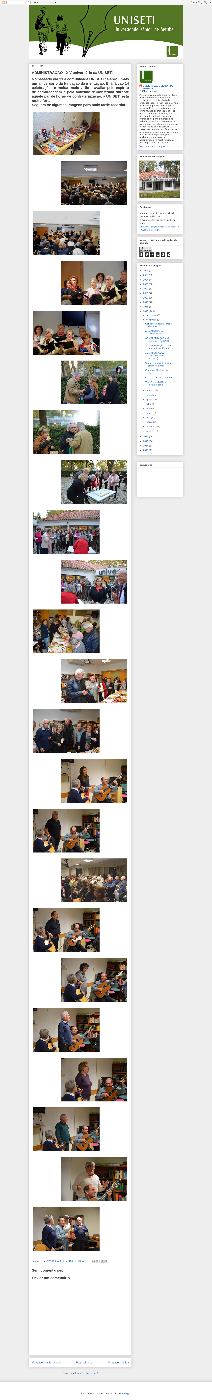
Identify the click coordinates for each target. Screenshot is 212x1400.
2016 (146, 436)
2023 (146, 284)
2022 (146, 288)
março (149, 422)
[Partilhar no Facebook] (103, 1261)
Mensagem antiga (118, 1362)
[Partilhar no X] (100, 1261)
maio (149, 413)
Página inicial (84, 1362)
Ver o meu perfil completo (152, 146)
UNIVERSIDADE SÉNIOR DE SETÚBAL (158, 87)
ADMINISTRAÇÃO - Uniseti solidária (155, 332)
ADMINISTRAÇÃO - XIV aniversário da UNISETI (158, 339)
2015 (146, 441)
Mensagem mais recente (46, 1362)
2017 (146, 311)
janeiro (150, 431)
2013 (146, 450)
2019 (146, 302)
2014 (146, 445)
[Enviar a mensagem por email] (93, 1261)
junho (149, 408)
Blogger (127, 1393)
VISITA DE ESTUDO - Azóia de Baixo (156, 383)
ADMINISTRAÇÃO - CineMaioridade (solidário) (155, 355)
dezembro (151, 315)
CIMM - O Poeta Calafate (158, 377)
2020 (146, 297)
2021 (146, 293)
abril (148, 417)
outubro (150, 390)
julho (149, 404)
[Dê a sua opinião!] (96, 1261)
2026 (146, 270)
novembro (151, 319)
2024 (146, 279)
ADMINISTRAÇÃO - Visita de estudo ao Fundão (158, 347)
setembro (151, 395)
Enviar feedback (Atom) (86, 1373)
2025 (146, 275)
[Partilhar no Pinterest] (106, 1261)
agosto (150, 399)
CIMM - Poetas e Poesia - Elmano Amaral (158, 364)
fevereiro (151, 426)
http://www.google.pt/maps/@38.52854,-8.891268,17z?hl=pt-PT (159, 228)
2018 (146, 306)
